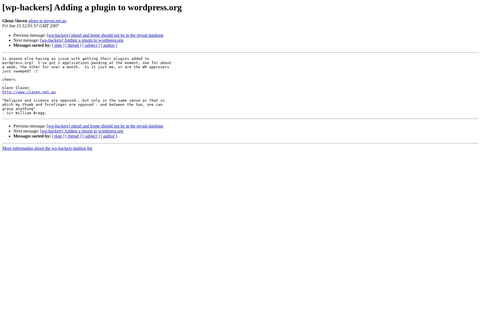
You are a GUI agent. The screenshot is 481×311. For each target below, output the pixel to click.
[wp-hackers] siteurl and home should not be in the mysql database (105, 35)
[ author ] (109, 45)
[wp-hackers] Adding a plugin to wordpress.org (81, 40)
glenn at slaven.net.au (47, 20)
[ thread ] (73, 45)
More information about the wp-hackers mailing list (47, 148)
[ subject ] (91, 45)
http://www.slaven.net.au (29, 92)
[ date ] (58, 45)
